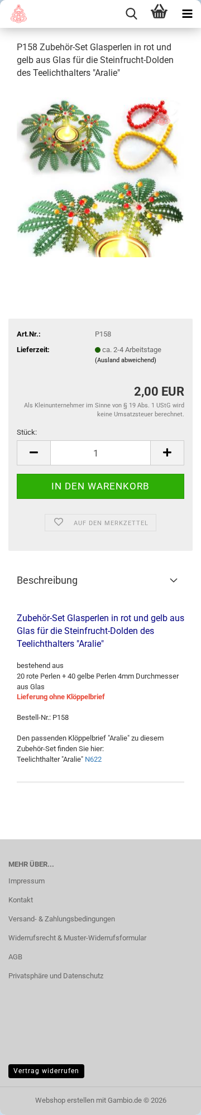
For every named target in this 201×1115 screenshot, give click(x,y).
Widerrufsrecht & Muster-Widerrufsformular (77, 938)
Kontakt (20, 900)
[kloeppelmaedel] (15, 14)
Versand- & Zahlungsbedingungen (61, 919)
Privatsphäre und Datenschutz (55, 976)
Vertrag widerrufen (46, 1071)
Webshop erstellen (64, 1100)
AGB (15, 957)
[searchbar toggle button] (131, 14)
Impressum (26, 881)
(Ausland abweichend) (125, 360)
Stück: (27, 432)
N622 (93, 759)
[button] (33, 452)
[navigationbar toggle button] (187, 14)
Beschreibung (47, 580)
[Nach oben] (170, 1098)
